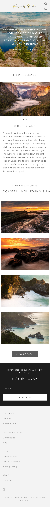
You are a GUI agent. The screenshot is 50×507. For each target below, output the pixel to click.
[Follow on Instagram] (4, 489)
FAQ (5, 442)
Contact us (9, 437)
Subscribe (25, 397)
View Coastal (25, 354)
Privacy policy (10, 466)
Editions (7, 418)
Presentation (10, 423)
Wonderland (25, 126)
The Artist (8, 480)
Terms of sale (10, 456)
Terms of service (12, 461)
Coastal (10, 191)
